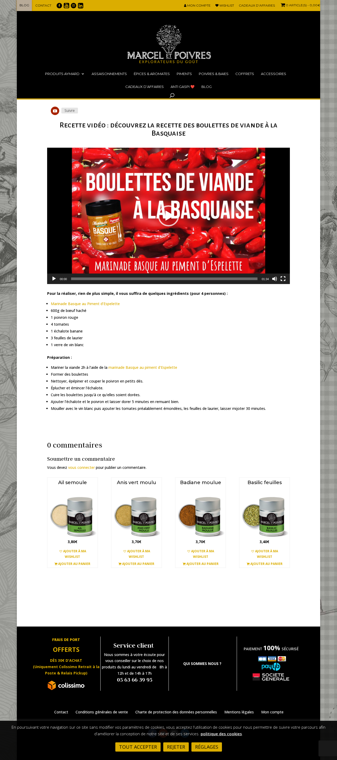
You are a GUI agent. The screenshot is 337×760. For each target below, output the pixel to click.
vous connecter (81, 467)
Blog (24, 5)
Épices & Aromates (152, 74)
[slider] (164, 278)
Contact (43, 5)
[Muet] (274, 278)
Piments (184, 74)
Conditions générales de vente (102, 711)
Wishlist (226, 5)
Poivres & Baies (214, 74)
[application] (168, 216)
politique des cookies (221, 733)
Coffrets (244, 74)
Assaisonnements (109, 74)
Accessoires (273, 74)
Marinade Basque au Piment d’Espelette (85, 303)
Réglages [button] (206, 747)
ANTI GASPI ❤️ (183, 87)
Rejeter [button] (176, 747)
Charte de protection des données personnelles (176, 711)
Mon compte (198, 5)
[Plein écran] (283, 278)
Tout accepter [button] (138, 747)
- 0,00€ (303, 5)
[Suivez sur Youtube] (55, 111)
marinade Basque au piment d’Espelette (142, 367)
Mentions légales (239, 711)
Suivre (70, 110)
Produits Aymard (62, 74)
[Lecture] (54, 278)
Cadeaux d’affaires (257, 5)
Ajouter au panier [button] (73, 564)
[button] (168, 215)
